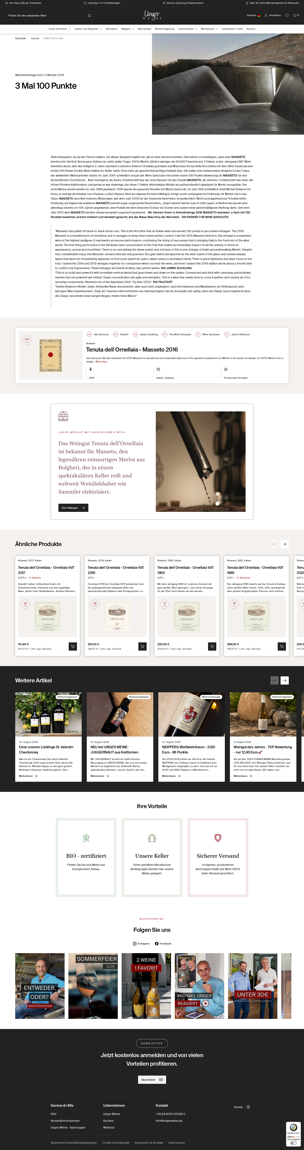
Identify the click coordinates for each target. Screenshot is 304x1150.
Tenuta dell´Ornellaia (235, 377)
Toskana (169, 377)
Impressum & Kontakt (149, 1143)
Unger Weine (111, 1114)
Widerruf (108, 1127)
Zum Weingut (70, 507)
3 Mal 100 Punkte (53, 38)
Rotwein (90, 343)
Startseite (20, 38)
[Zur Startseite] (152, 15)
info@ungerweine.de (169, 1121)
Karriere (108, 1121)
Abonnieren (148, 1079)
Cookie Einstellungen (116, 1143)
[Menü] (299, 1124)
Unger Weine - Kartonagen (68, 1127)
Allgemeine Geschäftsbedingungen (74, 1143)
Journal (35, 38)
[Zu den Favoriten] (286, 15)
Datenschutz (176, 1143)
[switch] (293, 1143)
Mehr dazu (101, 361)
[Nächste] (285, 544)
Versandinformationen (65, 1121)
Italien (159, 377)
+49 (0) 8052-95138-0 (170, 1114)
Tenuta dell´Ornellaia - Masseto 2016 (132, 349)
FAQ (53, 1114)
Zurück (238, 1107)
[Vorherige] (274, 544)
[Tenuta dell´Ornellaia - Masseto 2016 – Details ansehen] (50, 355)
